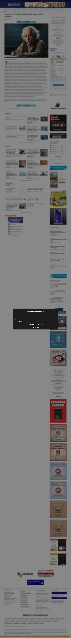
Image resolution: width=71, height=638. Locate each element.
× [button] (56, 309)
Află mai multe (37, 315)
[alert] (35, 319)
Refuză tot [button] (40, 324)
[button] (35, 316)
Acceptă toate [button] (31, 324)
